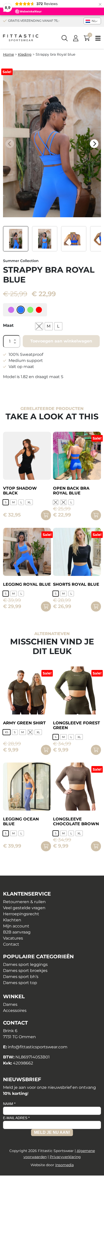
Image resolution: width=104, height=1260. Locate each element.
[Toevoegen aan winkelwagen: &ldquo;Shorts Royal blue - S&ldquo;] (96, 606)
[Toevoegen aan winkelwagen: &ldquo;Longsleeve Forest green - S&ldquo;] (96, 750)
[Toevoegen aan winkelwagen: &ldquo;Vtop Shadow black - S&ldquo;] (46, 515)
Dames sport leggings (25, 964)
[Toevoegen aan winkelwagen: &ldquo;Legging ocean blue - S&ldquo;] (46, 846)
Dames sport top (20, 982)
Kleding (25, 54)
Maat (8, 325)
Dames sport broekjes (25, 970)
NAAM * (9, 1104)
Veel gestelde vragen (24, 907)
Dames (10, 1004)
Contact (11, 944)
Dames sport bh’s (20, 976)
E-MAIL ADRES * (16, 1118)
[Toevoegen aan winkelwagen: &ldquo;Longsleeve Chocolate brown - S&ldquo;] (96, 846)
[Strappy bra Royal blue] (21, 310)
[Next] (94, 143)
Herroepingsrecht (21, 913)
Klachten (12, 920)
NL (93, 21)
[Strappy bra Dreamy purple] (11, 310)
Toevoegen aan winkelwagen (61, 341)
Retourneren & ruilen (24, 901)
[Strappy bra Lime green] (30, 310)
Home (8, 54)
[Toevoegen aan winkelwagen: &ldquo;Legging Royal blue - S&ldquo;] (46, 606)
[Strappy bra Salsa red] (39, 310)
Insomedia (64, 1165)
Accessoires (15, 1010)
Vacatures (13, 938)
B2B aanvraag (17, 932)
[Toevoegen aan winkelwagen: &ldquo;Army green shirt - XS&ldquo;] (46, 750)
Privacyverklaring (65, 1157)
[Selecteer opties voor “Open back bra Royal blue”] (96, 515)
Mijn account (16, 926)
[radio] (39, 326)
